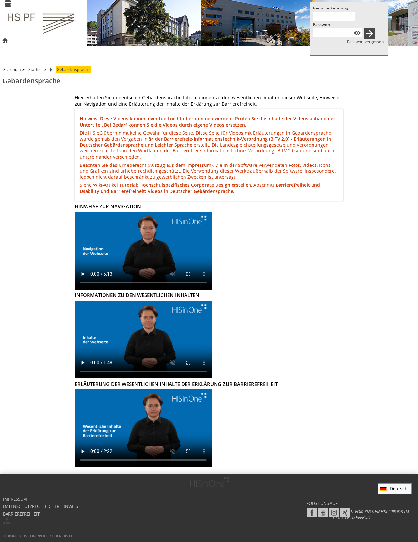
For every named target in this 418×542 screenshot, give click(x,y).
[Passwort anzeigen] (357, 32)
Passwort (321, 24)
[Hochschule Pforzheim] (41, 23)
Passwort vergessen (365, 41)
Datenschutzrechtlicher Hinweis (40, 506)
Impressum (15, 499)
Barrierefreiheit (21, 514)
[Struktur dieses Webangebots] (6, 521)
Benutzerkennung (330, 8)
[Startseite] (5, 41)
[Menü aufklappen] (7, 4)
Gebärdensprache (73, 69)
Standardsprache (393, 479)
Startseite (37, 69)
